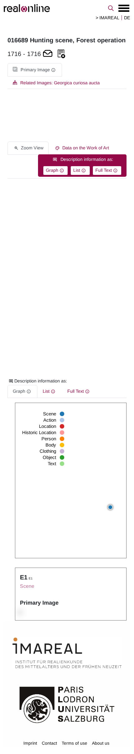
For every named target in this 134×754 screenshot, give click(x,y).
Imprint (30, 743)
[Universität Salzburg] (67, 704)
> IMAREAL (107, 17)
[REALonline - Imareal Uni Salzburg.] (67, 8)
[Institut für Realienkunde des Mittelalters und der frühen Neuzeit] (67, 652)
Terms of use (74, 743)
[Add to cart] (48, 54)
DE (127, 17)
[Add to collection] (61, 54)
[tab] (34, 70)
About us (100, 743)
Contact (49, 743)
